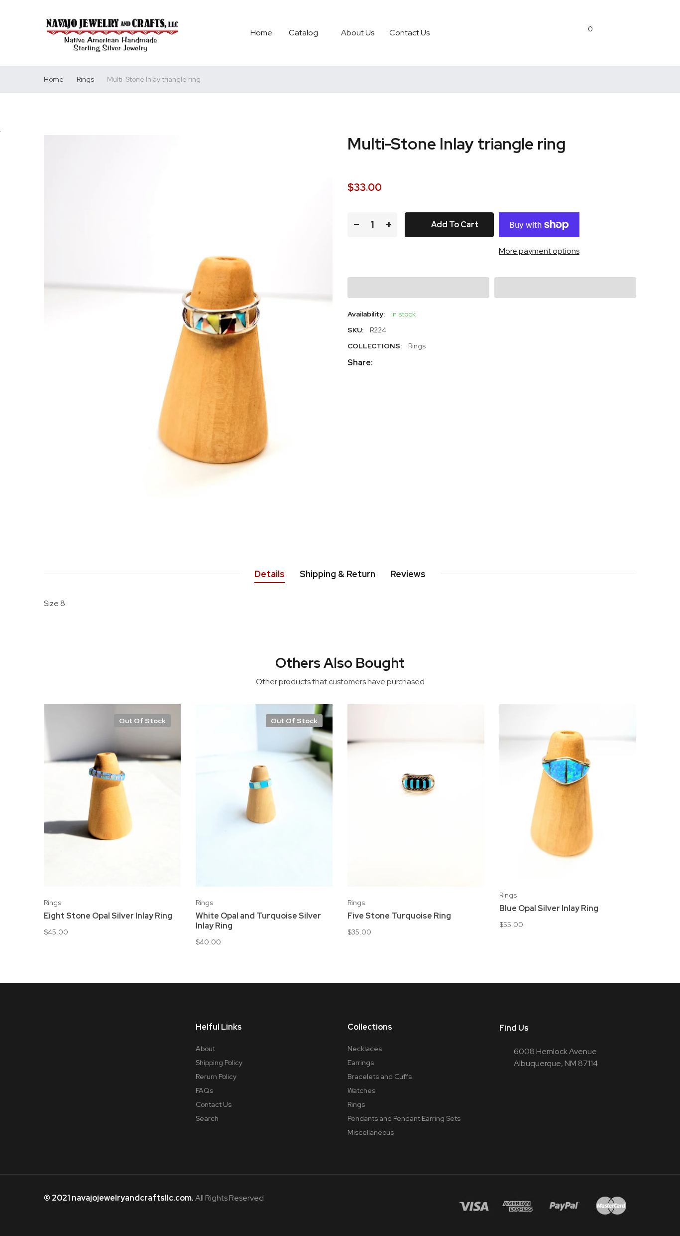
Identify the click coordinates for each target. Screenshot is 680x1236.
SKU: (355, 329)
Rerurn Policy (216, 1076)
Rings (417, 345)
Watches (361, 1090)
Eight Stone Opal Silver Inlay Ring (108, 916)
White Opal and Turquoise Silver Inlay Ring (258, 921)
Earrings (360, 1062)
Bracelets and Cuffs (379, 1076)
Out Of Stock (142, 720)
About (205, 1048)
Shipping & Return (337, 574)
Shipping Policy (219, 1062)
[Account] (631, 32)
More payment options (539, 251)
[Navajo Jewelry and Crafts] (112, 33)
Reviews (408, 574)
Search (207, 1118)
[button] (418, 287)
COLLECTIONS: (374, 345)
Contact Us (213, 1104)
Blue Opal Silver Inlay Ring (548, 909)
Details (269, 574)
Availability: (366, 313)
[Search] (609, 33)
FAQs (204, 1090)
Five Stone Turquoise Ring (399, 916)
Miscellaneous (370, 1132)
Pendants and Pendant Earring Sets (403, 1118)
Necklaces (364, 1048)
